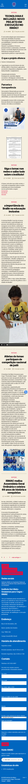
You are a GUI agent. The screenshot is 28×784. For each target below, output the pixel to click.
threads (3, 194)
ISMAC (9, 31)
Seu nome (4, 673)
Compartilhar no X (9, 569)
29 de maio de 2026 (19, 178)
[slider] (16, 344)
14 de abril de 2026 (19, 369)
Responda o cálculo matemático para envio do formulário (13, 733)
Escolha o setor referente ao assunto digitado (13, 715)
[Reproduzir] (2, 345)
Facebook (4, 193)
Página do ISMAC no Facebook (13, 582)
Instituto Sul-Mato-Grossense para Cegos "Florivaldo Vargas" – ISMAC (10, 779)
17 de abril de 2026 (19, 215)
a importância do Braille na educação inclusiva (14, 208)
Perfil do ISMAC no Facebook (10, 582)
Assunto (3, 706)
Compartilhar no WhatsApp (12, 573)
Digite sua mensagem (6, 720)
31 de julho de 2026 (19, 31)
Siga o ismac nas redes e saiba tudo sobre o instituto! (14, 171)
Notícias (14, 12)
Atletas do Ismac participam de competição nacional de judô (14, 361)
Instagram (4, 191)
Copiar (5, 565)
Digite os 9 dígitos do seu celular (9, 696)
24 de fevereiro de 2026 (19, 496)
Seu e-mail (4, 680)
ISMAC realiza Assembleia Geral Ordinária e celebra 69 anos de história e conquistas (14, 486)
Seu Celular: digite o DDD (7, 687)
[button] (17, 315)
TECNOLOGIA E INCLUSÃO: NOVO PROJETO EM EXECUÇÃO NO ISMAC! (14, 21)
